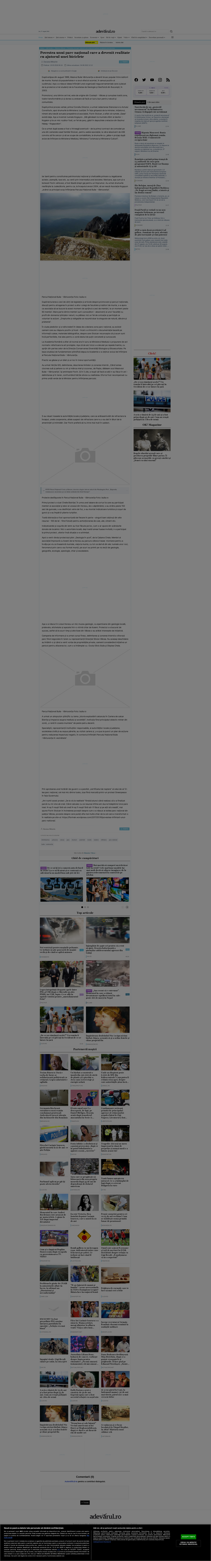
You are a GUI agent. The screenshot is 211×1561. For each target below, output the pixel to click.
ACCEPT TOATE (188, 1537)
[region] (105, 1542)
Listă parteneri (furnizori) (102, 1542)
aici (58, 1549)
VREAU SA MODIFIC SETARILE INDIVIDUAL (188, 1543)
